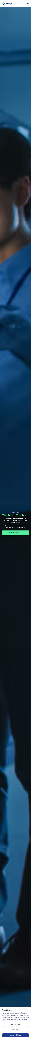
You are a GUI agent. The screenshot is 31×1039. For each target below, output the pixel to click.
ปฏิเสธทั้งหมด (15, 1024)
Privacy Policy (23, 1019)
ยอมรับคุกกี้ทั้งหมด (15, 1035)
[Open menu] (28, 3)
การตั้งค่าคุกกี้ (16, 1030)
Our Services (13, 533)
